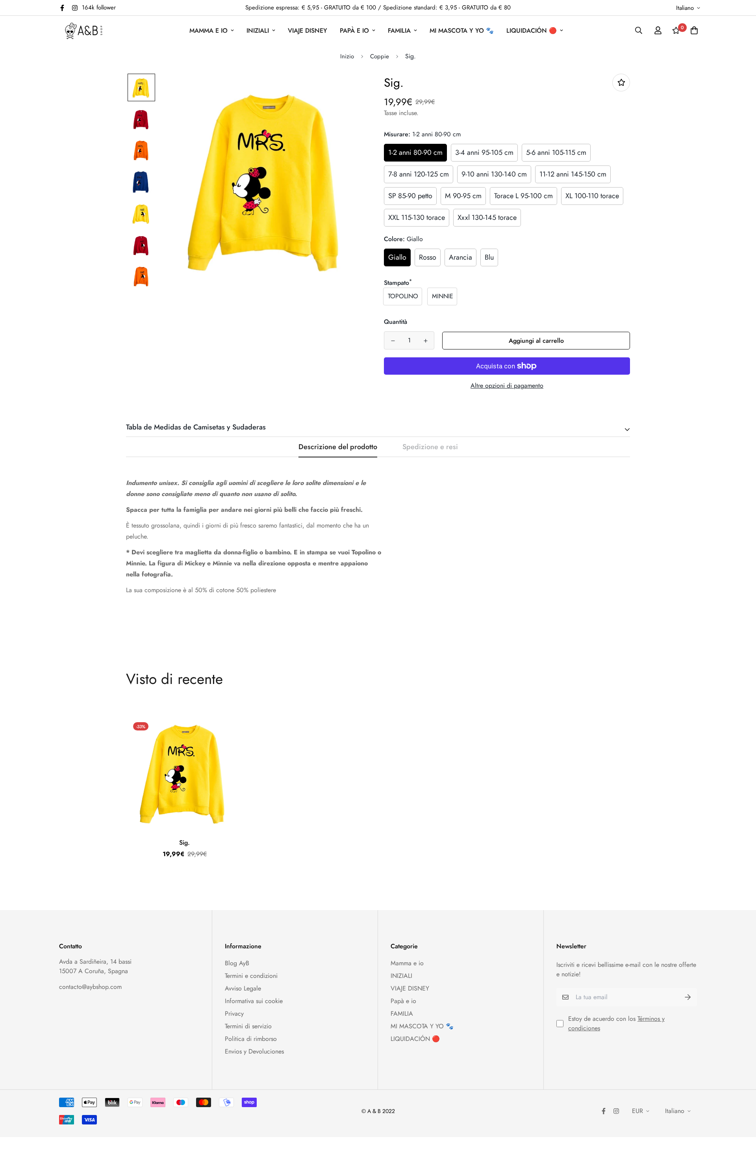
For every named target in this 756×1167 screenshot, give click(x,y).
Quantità (395, 321)
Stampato (398, 282)
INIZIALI (257, 30)
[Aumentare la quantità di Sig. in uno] (425, 341)
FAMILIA (399, 30)
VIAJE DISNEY (307, 30)
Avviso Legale (243, 988)
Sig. (184, 842)
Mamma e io (208, 30)
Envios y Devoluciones (254, 1051)
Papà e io (354, 30)
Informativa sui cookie (254, 1000)
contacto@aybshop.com (90, 986)
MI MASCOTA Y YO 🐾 (462, 30)
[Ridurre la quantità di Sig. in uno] (392, 341)
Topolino (403, 296)
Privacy (234, 1013)
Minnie (442, 296)
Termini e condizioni (251, 975)
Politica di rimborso (251, 1038)
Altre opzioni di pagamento (507, 385)
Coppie (379, 56)
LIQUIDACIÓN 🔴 (531, 30)
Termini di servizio (248, 1026)
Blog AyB (237, 963)
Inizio (347, 56)
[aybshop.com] (83, 30)
